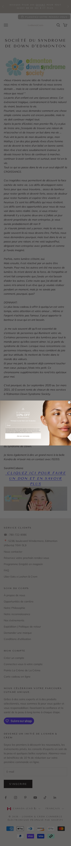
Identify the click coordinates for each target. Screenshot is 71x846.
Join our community (23, 436)
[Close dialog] (69, 402)
